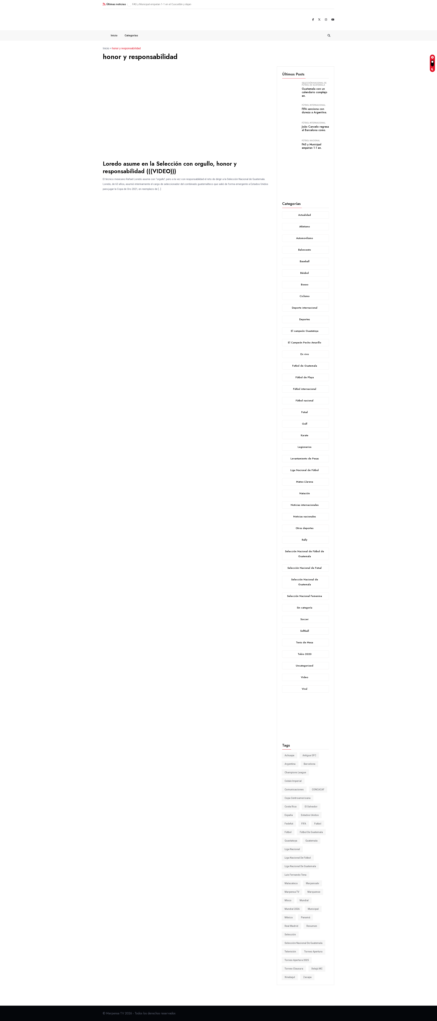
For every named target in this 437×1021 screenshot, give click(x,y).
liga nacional (292, 849)
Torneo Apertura (313, 951)
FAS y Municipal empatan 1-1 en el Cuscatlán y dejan (161, 4)
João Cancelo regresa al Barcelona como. (315, 128)
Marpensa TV (292, 891)
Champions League (295, 772)
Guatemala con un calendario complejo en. (314, 92)
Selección (290, 934)
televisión (290, 951)
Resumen (311, 926)
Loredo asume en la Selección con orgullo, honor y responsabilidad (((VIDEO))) (170, 167)
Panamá (305, 917)
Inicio (114, 35)
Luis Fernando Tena (295, 874)
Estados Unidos (310, 815)
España (289, 815)
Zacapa (307, 977)
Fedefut (289, 823)
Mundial (304, 900)
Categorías (131, 35)
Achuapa (289, 755)
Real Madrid (291, 926)
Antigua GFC (309, 755)
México (289, 917)
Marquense (313, 891)
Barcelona (309, 764)
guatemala (311, 840)
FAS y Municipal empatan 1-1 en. (312, 146)
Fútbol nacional (311, 141)
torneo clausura (294, 968)
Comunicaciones (294, 789)
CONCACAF (318, 789)
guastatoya (291, 840)
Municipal (313, 909)
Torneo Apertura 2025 (297, 960)
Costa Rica (291, 806)
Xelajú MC (316, 968)
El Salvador (311, 806)
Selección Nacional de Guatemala (303, 943)
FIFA (303, 823)
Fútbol (288, 832)
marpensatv (312, 883)
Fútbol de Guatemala (311, 832)
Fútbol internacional (314, 105)
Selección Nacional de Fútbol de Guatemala (314, 84)
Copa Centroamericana (298, 798)
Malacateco (291, 883)
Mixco (288, 900)
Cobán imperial (293, 781)
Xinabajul (290, 977)
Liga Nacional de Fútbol (298, 857)
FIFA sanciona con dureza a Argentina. (314, 110)
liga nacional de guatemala (300, 866)
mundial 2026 (292, 909)
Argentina (290, 764)
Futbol (317, 823)
